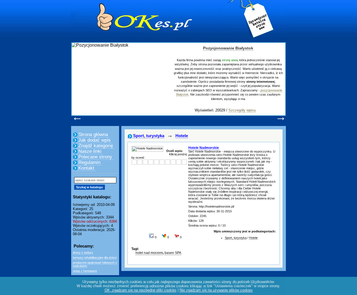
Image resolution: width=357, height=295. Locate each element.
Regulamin (89, 162)
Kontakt (86, 168)
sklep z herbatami (85, 271)
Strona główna (93, 134)
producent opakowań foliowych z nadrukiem (95, 264)
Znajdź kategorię (95, 145)
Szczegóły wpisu (242, 110)
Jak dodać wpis (94, 140)
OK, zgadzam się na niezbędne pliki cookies (141, 290)
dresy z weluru (83, 252)
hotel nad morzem (149, 253)
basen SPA (173, 253)
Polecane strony (95, 157)
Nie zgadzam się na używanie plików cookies (216, 290)
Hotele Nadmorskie (203, 148)
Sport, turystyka (148, 135)
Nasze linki (90, 151)
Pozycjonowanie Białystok (228, 48)
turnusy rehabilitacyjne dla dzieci (95, 257)
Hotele (181, 135)
